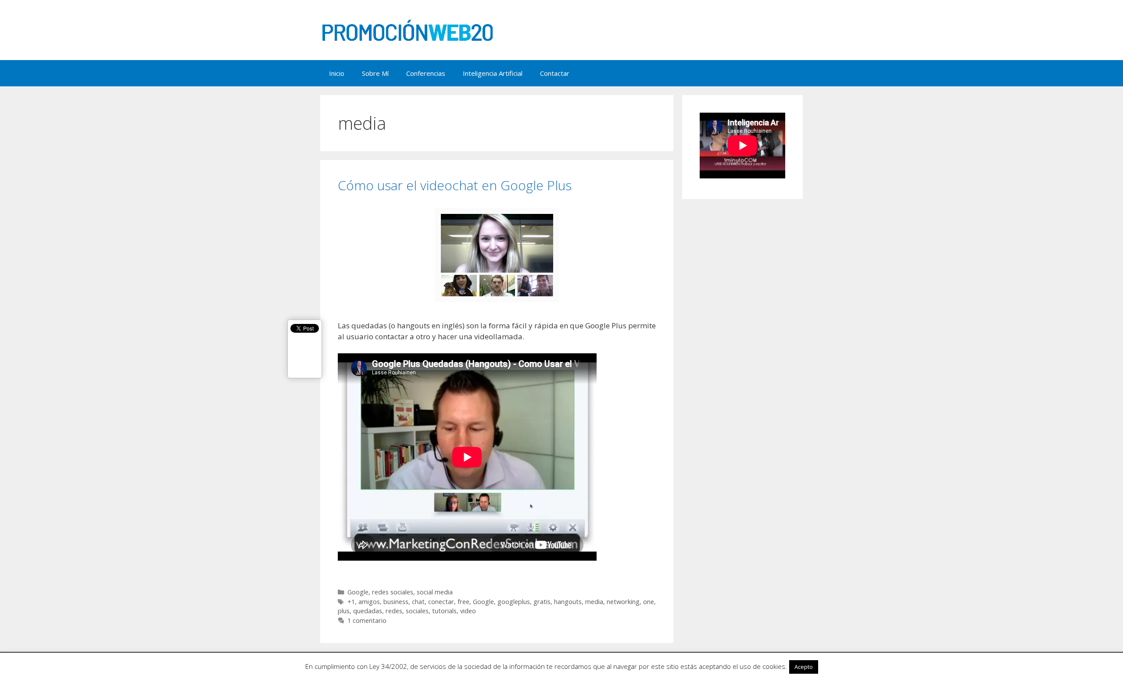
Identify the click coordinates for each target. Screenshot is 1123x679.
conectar (441, 601)
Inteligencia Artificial (492, 73)
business (395, 601)
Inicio (336, 73)
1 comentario (366, 620)
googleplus (513, 601)
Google (357, 592)
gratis (542, 601)
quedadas (367, 611)
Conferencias (425, 73)
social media (435, 592)
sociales (417, 611)
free (463, 601)
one (648, 601)
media (594, 601)
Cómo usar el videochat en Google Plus (455, 185)
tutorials (444, 611)
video (468, 611)
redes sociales (392, 592)
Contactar (554, 73)
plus (344, 611)
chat (418, 601)
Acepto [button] (803, 667)
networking (623, 601)
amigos (369, 601)
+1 (351, 601)
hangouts (568, 601)
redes (394, 611)
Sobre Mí (375, 73)
